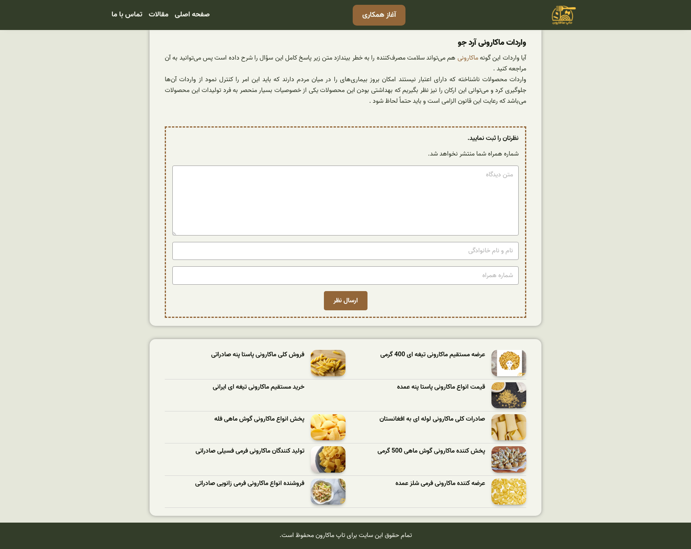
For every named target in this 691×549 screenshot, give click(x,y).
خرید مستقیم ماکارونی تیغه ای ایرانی (258, 387)
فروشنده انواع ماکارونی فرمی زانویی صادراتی (249, 484)
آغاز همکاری (379, 15)
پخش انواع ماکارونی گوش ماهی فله (259, 419)
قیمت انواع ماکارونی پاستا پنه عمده (441, 387)
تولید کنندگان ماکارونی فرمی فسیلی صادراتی (250, 451)
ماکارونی (467, 58)
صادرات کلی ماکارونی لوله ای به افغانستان (432, 419)
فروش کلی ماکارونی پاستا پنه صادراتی (257, 355)
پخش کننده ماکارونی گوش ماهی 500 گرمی (431, 451)
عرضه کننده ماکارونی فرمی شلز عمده (440, 484)
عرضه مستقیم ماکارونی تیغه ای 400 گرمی (432, 355)
